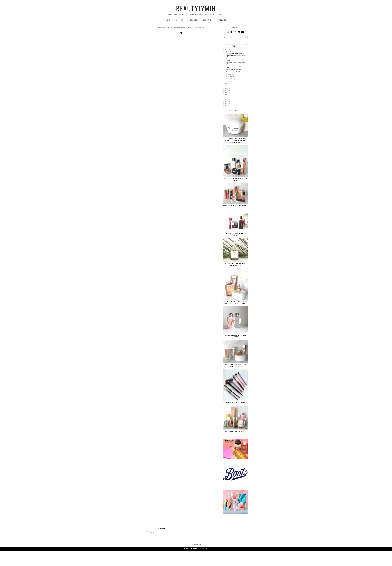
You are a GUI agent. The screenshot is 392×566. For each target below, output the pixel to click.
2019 (226, 97)
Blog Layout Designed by (196, 548)
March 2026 (229, 76)
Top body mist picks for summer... (234, 69)
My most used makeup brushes (235, 403)
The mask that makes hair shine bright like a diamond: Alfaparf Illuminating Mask (235, 140)
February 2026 (229, 79)
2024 (226, 86)
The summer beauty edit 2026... (233, 71)
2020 (226, 94)
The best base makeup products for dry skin (235, 179)
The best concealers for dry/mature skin (235, 53)
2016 (226, 103)
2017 (226, 101)
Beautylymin (196, 8)
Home (168, 20)
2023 (226, 88)
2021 (226, 92)
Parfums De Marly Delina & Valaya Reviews (235, 336)
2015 (226, 105)
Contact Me (207, 20)
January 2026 (229, 81)
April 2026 (228, 74)
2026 (226, 49)
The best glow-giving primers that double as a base (235, 365)
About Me (179, 20)
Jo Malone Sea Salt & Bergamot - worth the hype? (235, 264)
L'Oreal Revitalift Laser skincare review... (235, 234)
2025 (226, 83)
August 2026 (229, 51)
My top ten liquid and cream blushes (235, 205)
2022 (226, 90)
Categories (222, 20)
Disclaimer (193, 20)
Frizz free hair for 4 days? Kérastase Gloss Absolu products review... (235, 302)
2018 (226, 99)
